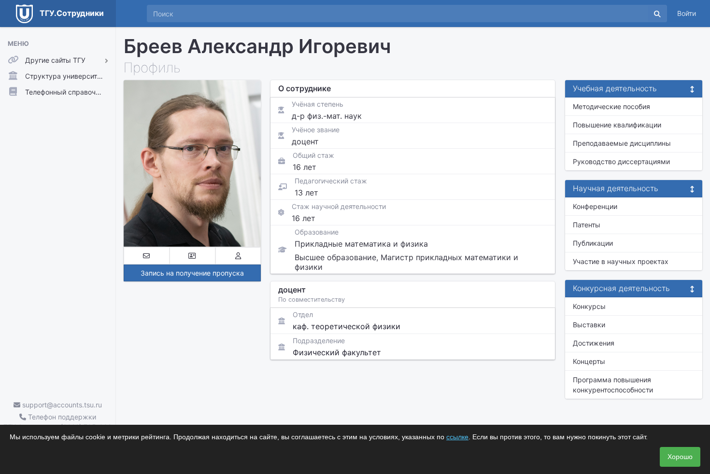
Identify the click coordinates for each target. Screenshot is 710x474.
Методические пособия (611, 106)
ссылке (457, 437)
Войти (686, 13)
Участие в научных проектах (620, 261)
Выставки (589, 325)
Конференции (595, 206)
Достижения (593, 343)
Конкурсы (589, 306)
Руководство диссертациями (621, 161)
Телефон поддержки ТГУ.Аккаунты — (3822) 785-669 (57, 422)
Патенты (586, 225)
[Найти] (657, 13)
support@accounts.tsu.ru (61, 405)
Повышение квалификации (617, 125)
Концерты (589, 361)
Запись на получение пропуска (192, 273)
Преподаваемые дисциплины (622, 143)
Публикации (593, 243)
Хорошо (680, 456)
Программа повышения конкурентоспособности (613, 385)
